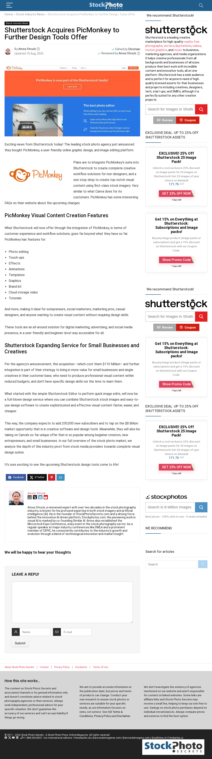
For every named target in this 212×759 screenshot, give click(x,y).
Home (9, 14)
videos (197, 45)
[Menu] (9, 5)
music (178, 50)
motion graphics (156, 50)
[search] (170, 109)
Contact (44, 667)
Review (167, 120)
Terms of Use (100, 667)
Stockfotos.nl (159, 737)
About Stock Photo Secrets (19, 667)
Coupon (190, 120)
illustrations (183, 45)
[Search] (201, 5)
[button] (201, 109)
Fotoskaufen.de (82, 737)
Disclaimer (81, 667)
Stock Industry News (30, 14)
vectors (169, 45)
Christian (134, 49)
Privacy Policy (62, 667)
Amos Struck (27, 49)
